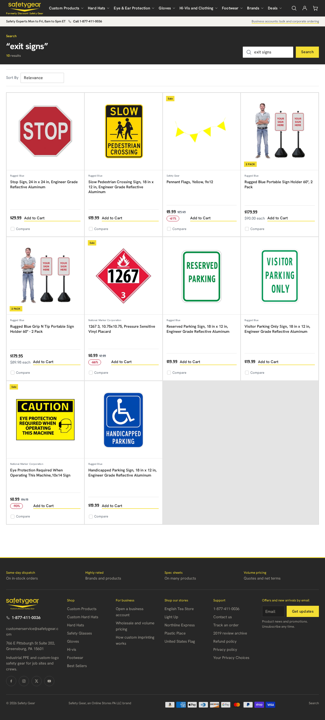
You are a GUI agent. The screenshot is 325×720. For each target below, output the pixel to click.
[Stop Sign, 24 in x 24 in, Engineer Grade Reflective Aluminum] (45, 131)
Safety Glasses (79, 633)
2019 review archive (230, 633)
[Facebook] (11, 681)
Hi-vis (71, 649)
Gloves (165, 8)
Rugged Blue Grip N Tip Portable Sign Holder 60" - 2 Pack (42, 329)
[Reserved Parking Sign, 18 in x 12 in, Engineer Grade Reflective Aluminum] (201, 276)
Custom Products (64, 8)
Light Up (171, 617)
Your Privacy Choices (231, 657)
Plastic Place (175, 633)
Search (307, 51)
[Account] (304, 8)
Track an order (226, 625)
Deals (273, 8)
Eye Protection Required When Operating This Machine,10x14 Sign (40, 473)
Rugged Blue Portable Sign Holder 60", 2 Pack (279, 184)
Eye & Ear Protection (132, 8)
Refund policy (225, 641)
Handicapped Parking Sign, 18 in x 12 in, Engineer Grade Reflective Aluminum (122, 473)
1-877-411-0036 (26, 617)
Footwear (230, 8)
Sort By (12, 77)
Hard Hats (96, 8)
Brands (253, 8)
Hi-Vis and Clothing (196, 8)
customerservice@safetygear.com (32, 631)
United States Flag (180, 641)
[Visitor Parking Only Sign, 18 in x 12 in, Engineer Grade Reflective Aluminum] (279, 276)
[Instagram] (24, 681)
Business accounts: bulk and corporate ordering (285, 21)
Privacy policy (225, 649)
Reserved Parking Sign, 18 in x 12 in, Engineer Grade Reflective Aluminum (198, 329)
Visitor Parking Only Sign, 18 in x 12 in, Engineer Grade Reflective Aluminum (277, 329)
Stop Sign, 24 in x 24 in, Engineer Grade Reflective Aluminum (44, 184)
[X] (36, 681)
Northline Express (180, 625)
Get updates (303, 611)
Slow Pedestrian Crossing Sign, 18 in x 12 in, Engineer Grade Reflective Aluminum (121, 186)
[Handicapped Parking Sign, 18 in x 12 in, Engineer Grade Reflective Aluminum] (123, 420)
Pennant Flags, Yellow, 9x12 (190, 181)
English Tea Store (179, 608)
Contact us (222, 617)
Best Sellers (77, 665)
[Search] (294, 8)
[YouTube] (49, 681)
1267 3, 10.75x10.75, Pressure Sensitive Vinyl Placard (121, 329)
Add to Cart (34, 218)
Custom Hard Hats (82, 617)
